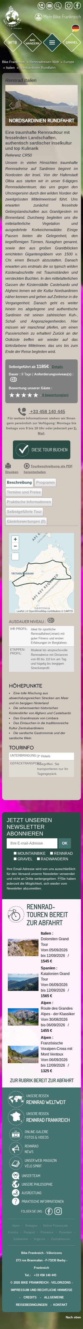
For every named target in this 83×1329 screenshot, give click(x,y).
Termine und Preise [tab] (24, 492)
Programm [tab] (45, 482)
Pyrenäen (65, 1232)
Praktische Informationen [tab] (29, 502)
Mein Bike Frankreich (62, 16)
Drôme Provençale (55, 1225)
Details (57, 367)
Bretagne (31, 1225)
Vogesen (39, 1239)
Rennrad (63, 853)
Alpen (16, 1225)
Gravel (25, 859)
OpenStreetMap (38, 611)
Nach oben (73, 1317)
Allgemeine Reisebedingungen (40, 1301)
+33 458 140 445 (47, 411)
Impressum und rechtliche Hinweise (41, 1290)
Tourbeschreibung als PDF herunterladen (48, 469)
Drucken (11, 472)
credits (30, 1297)
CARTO (68, 611)
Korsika (13, 1232)
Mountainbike (31, 853)
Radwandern (54, 859)
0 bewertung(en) (55, 395)
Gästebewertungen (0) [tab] (26, 521)
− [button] (15, 546)
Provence (47, 1232)
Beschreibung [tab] (19, 482)
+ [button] (15, 539)
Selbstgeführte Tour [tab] (24, 512)
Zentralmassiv (60, 1239)
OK (65, 843)
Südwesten (20, 1239)
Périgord (29, 1232)
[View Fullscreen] (15, 556)
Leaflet (20, 611)
